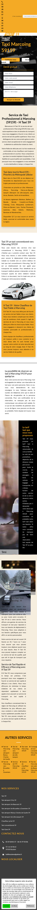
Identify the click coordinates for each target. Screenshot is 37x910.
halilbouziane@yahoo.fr (14, 854)
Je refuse (14, 906)
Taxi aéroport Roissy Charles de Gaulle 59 (15, 813)
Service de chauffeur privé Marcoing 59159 (25, 767)
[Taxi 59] (10, 34)
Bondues (6, 212)
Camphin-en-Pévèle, (27, 202)
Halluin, (22, 210)
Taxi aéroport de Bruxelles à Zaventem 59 (15, 808)
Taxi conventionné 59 (8, 825)
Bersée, (16, 202)
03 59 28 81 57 (11, 842)
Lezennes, (8, 210)
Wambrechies (16, 212)
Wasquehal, (20, 205)
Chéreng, (7, 205)
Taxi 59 (3, 796)
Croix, (13, 205)
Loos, (18, 207)
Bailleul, (29, 199)
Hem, (16, 210)
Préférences (30, 906)
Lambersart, (29, 205)
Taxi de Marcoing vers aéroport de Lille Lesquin (16, 752)
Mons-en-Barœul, (9, 207)
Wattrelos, (30, 210)
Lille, (24, 187)
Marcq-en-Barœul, (27, 190)
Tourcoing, (16, 190)
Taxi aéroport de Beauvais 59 (11, 804)
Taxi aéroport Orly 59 (8, 800)
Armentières (24, 195)
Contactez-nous (10, 59)
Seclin (16, 195)
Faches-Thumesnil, (27, 207)
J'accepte (6, 906)
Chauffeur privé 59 (8, 821)
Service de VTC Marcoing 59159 (16, 765)
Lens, (31, 193)
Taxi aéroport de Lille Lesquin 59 (12, 817)
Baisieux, (22, 199)
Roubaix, (11, 195)
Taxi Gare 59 (5, 829)
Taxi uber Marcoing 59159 (25, 749)
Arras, (5, 195)
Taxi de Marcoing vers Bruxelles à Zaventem (6, 767)
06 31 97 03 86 (22, 842)
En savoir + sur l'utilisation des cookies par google (18, 897)
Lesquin (6, 193)
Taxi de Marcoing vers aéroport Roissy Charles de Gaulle (6, 753)
